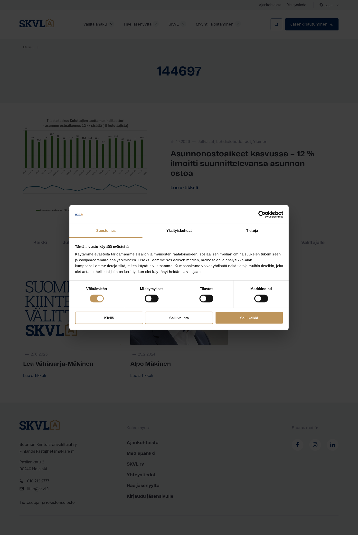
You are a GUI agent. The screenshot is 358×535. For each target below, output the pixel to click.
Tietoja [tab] (252, 230)
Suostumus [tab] (106, 230)
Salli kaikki (249, 318)
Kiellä (109, 318)
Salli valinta (179, 318)
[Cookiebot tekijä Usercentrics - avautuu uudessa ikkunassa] (262, 214)
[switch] (152, 298)
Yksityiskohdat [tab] (179, 230)
